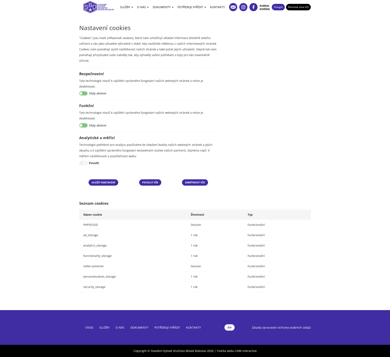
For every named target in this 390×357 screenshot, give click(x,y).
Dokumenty (162, 7)
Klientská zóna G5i (298, 7)
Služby (125, 7)
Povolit (94, 163)
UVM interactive (246, 351)
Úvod (89, 327)
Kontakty (217, 7)
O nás (142, 7)
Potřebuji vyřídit (191, 7)
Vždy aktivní (97, 93)
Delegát (278, 7)
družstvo (264, 5)
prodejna (265, 8)
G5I (230, 327)
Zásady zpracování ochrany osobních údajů (281, 327)
